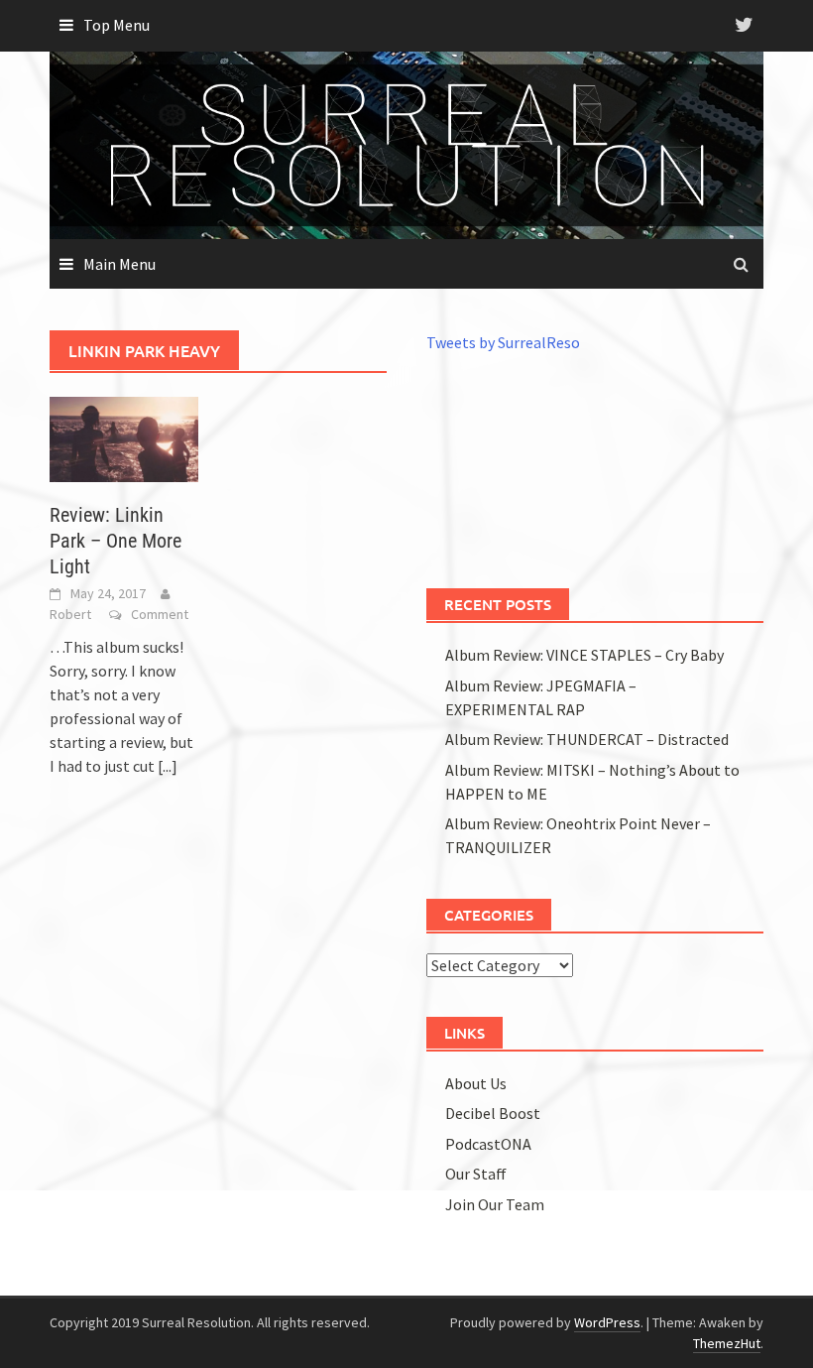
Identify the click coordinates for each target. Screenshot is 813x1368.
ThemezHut (726, 1343)
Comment (159, 614)
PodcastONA (488, 1144)
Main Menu (119, 264)
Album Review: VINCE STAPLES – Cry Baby (584, 655)
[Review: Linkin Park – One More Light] (124, 437)
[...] (167, 766)
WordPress (607, 1322)
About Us (476, 1083)
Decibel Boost (492, 1113)
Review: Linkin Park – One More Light (115, 540)
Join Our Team (494, 1204)
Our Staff (476, 1173)
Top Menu (116, 25)
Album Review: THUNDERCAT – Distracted (587, 739)
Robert (70, 614)
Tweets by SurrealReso (503, 342)
